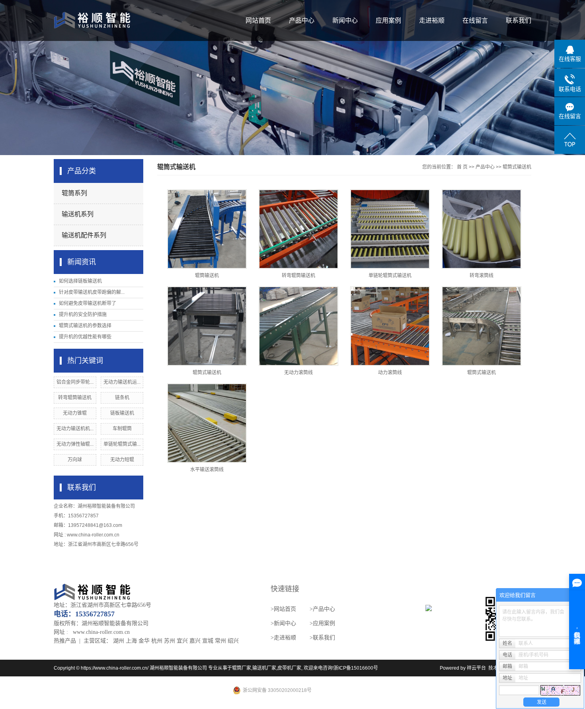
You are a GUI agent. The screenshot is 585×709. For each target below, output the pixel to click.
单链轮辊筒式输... (121, 444)
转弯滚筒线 (481, 275)
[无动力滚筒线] (298, 326)
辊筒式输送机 (517, 167)
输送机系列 (78, 214)
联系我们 (518, 20)
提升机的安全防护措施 (83, 314)
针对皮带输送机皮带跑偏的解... (92, 292)
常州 (220, 641)
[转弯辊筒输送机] (298, 229)
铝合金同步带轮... (75, 382)
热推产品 (65, 641)
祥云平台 (476, 668)
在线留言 (475, 20)
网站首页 (258, 20)
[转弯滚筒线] (481, 229)
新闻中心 (345, 20)
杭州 (156, 641)
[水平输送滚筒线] (207, 423)
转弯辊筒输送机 (75, 397)
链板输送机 (122, 413)
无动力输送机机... (75, 428)
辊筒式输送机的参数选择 (85, 325)
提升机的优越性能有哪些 (85, 337)
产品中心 (301, 20)
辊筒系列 (74, 193)
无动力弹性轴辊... (75, 444)
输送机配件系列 (84, 235)
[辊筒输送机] (207, 229)
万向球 (75, 459)
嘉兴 (195, 641)
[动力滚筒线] (390, 326)
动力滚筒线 (390, 372)
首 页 (462, 167)
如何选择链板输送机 (80, 281)
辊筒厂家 (241, 668)
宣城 (207, 641)
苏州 (169, 641)
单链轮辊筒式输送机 (390, 275)
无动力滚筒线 (298, 372)
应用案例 (388, 20)
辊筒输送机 (207, 275)
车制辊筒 (122, 428)
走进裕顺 (432, 20)
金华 (144, 641)
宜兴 (182, 641)
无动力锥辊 (75, 413)
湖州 (118, 641)
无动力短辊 (122, 459)
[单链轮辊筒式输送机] (390, 229)
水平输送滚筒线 (207, 469)
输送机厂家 (264, 668)
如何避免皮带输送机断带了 (87, 303)
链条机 (122, 397)
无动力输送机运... (121, 382)
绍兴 (233, 641)
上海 (131, 641)
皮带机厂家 (289, 668)
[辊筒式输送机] (207, 326)
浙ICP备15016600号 (355, 668)
